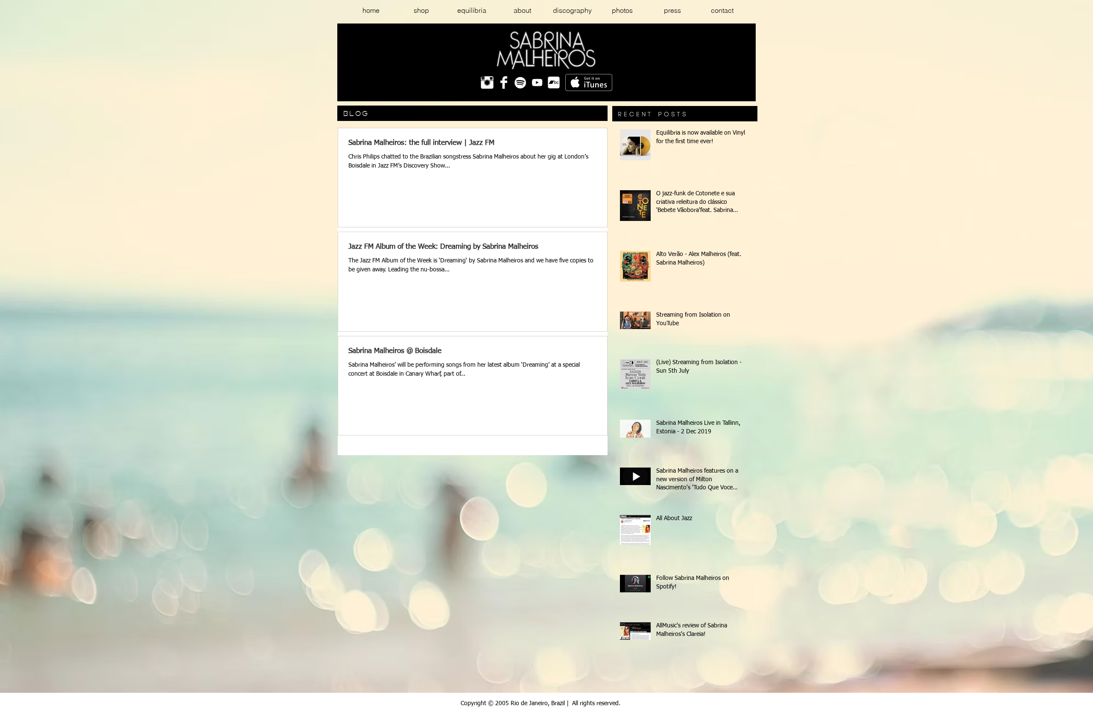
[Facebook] (503, 82)
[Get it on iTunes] (588, 82)
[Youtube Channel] (537, 82)
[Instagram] (487, 82)
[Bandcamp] (553, 82)
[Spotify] (520, 82)
